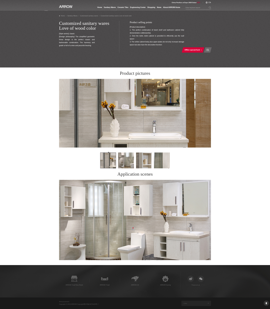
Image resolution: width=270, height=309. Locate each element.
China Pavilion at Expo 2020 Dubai (184, 2)
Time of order (208, 50)
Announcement (64, 301)
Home (99, 7)
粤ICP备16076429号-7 (91, 304)
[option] (135, 113)
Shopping (151, 7)
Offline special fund (192, 50)
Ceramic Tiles (122, 7)
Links (185, 303)
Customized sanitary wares (89, 16)
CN (209, 2)
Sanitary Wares (110, 7)
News (159, 7)
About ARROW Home (171, 7)
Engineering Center (138, 7)
